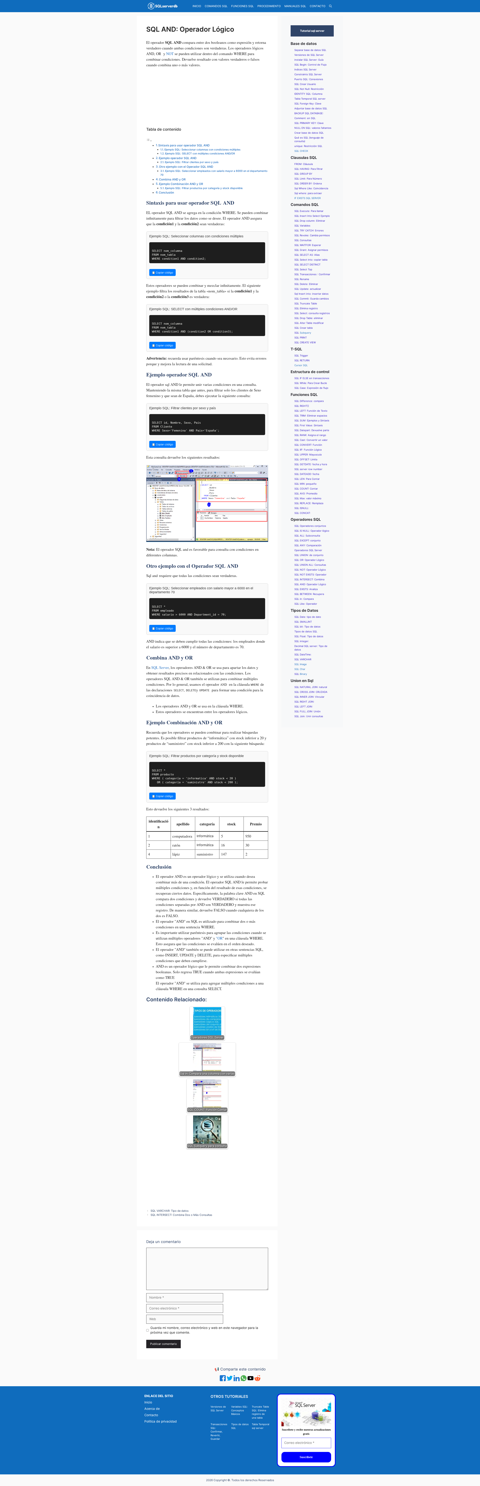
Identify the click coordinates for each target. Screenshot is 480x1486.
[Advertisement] (207, 99)
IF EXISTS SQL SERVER (307, 198)
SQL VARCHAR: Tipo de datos (170, 1210)
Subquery (302, 332)
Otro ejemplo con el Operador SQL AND (186, 166)
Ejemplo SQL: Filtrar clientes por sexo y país (191, 162)
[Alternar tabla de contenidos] (149, 140)
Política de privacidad (160, 1421)
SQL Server (160, 667)
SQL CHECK (301, 150)
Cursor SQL (301, 365)
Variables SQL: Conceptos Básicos (239, 1410)
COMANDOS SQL (216, 6)
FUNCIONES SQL (242, 6)
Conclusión (166, 192)
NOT (170, 53)
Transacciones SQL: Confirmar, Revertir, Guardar (219, 1431)
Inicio (148, 1402)
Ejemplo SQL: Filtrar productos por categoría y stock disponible (204, 188)
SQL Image (300, 664)
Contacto (151, 1415)
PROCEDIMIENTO (269, 6)
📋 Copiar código (162, 272)
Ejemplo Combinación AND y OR (181, 184)
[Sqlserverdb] (162, 6)
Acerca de (152, 1409)
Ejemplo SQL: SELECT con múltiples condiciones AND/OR (200, 153)
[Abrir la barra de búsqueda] (330, 6)
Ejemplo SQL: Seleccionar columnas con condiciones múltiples (202, 149)
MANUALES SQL (295, 6)
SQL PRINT (300, 337)
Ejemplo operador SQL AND (177, 158)
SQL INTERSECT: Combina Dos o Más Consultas (181, 1214)
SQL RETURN (302, 360)
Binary (300, 673)
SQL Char (299, 669)
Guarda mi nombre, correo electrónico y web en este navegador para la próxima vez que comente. (204, 1330)
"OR (219, 938)
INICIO (197, 6)
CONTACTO (317, 6)
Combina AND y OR (172, 179)
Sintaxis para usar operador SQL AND (184, 145)
